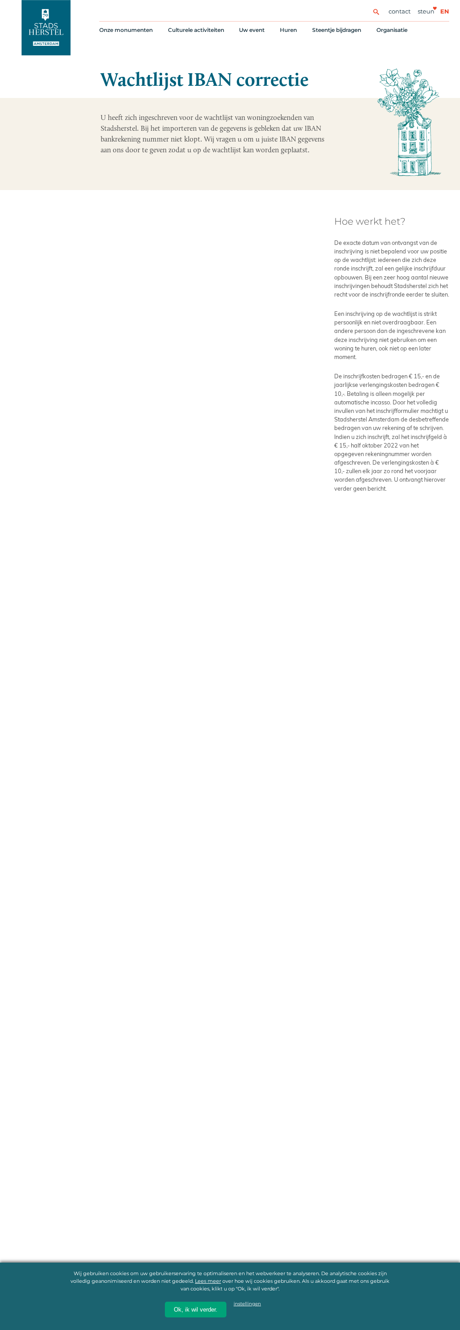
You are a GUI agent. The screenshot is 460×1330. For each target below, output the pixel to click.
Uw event (252, 30)
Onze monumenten (126, 30)
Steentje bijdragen (336, 30)
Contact (400, 11)
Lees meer (208, 1281)
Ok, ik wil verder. (195, 1309)
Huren (288, 30)
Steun (426, 11)
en (444, 11)
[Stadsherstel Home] (46, 27)
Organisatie (391, 30)
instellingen (247, 1304)
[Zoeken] (376, 11)
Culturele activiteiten (196, 30)
